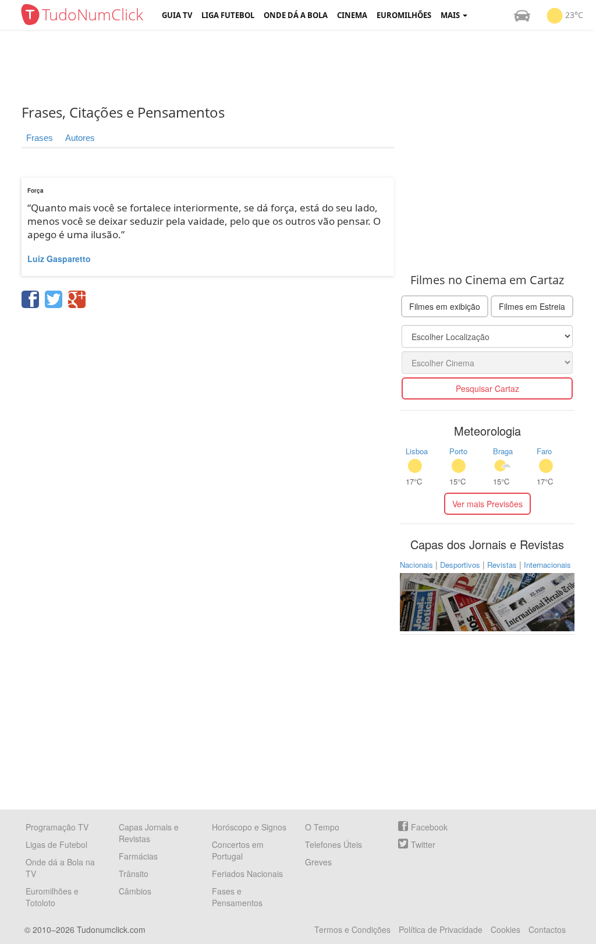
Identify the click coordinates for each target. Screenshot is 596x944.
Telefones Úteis (333, 844)
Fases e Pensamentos (237, 896)
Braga (503, 451)
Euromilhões (404, 15)
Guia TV (177, 15)
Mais (451, 15)
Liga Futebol (227, 15)
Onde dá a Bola (296, 15)
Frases (39, 138)
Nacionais (416, 564)
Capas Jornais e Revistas (149, 832)
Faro (544, 451)
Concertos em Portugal (238, 850)
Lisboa (417, 451)
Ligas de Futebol (56, 844)
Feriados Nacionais (247, 873)
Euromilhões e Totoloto (52, 896)
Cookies (505, 929)
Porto (458, 451)
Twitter (423, 844)
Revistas (502, 564)
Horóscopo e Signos (249, 827)
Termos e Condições (352, 929)
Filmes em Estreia (532, 306)
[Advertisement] (306, 67)
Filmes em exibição (444, 306)
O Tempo (322, 827)
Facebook (429, 827)
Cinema (352, 15)
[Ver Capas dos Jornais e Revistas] (487, 601)
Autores (80, 138)
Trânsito (133, 873)
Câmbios (135, 891)
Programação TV (57, 827)
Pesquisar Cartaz (487, 388)
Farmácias (138, 856)
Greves (318, 862)
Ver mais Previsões (487, 504)
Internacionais (547, 564)
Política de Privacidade (441, 929)
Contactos (547, 929)
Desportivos (460, 564)
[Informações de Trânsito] (522, 15)
